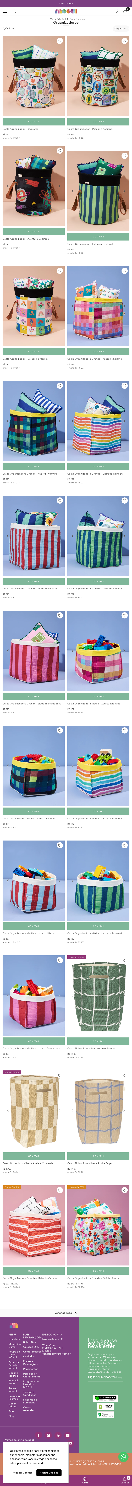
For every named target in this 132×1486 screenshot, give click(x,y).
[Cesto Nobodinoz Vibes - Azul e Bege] (98, 1110)
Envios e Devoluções (30, 1363)
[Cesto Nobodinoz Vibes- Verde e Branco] (98, 995)
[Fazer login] (117, 11)
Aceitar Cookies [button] (49, 1472)
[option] (66, 3)
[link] (85, 1480)
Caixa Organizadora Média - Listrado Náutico (29, 933)
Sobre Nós (29, 1342)
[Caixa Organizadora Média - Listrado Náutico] (34, 881)
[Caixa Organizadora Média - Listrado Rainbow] (98, 766)
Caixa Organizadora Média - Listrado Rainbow (94, 818)
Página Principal (58, 19)
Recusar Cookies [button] (22, 1472)
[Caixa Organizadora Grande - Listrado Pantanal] (98, 536)
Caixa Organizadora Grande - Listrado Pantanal (95, 588)
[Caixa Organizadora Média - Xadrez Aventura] (34, 766)
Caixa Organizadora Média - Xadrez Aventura (29, 818)
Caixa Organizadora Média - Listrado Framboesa (31, 1048)
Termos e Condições (29, 1393)
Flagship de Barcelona (30, 1401)
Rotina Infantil (13, 1390)
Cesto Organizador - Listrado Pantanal (90, 244)
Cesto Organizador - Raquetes (20, 129)
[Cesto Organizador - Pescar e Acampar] (98, 76)
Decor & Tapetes (13, 1374)
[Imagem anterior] (8, 76)
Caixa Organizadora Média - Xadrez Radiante (93, 703)
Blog (11, 1416)
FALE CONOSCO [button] (52, 1334)
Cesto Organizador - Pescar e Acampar (90, 129)
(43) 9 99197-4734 (52, 1347)
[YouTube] (70, 1443)
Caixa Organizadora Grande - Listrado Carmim (30, 1278)
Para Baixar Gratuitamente (32, 1375)
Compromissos (32, 1351)
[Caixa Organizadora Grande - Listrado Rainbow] (98, 421)
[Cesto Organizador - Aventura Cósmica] (34, 186)
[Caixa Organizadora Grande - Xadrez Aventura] (34, 421)
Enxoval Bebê (13, 1382)
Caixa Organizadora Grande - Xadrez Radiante (94, 358)
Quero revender (28, 1409)
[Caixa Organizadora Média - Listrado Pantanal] (98, 881)
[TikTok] (68, 1435)
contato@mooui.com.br (56, 1353)
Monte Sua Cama (15, 1345)
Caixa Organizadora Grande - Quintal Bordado (94, 1278)
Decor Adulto (12, 1405)
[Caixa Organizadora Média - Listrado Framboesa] (34, 995)
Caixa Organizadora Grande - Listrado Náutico (30, 588)
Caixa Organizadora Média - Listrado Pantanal (94, 933)
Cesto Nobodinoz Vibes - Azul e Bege (89, 1163)
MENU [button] (12, 1334)
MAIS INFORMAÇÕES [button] (32, 1336)
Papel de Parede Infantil (14, 1365)
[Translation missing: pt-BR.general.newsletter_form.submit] (120, 1377)
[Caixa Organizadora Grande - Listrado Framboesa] (34, 651)
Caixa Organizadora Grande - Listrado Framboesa (32, 703)
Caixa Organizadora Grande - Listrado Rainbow (95, 473)
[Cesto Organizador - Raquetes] (34, 76)
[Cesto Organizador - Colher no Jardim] (34, 306)
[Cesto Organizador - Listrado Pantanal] (98, 191)
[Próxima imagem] (59, 76)
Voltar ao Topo (63, 1312)
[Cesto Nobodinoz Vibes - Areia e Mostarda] (34, 1110)
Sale (11, 1411)
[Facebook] (38, 1435)
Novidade (14, 1339)
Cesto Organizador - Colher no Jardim (25, 358)
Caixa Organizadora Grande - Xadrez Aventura (30, 473)
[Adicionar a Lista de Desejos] (60, 41)
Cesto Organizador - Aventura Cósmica (26, 238)
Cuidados (29, 1356)
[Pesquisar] (14, 11)
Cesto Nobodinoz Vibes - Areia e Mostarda (28, 1163)
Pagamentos (30, 1368)
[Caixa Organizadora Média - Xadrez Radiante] (98, 651)
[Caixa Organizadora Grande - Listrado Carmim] (34, 1225)
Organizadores (77, 19)
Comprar (33, 122)
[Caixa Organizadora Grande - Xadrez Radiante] (98, 306)
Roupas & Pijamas (14, 1397)
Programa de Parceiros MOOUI (31, 1384)
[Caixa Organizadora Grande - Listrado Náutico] (34, 536)
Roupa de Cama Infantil (14, 1354)
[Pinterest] (58, 1435)
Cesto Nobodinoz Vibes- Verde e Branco (91, 1048)
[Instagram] (48, 1435)
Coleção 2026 (31, 1346)
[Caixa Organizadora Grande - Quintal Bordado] (98, 1225)
